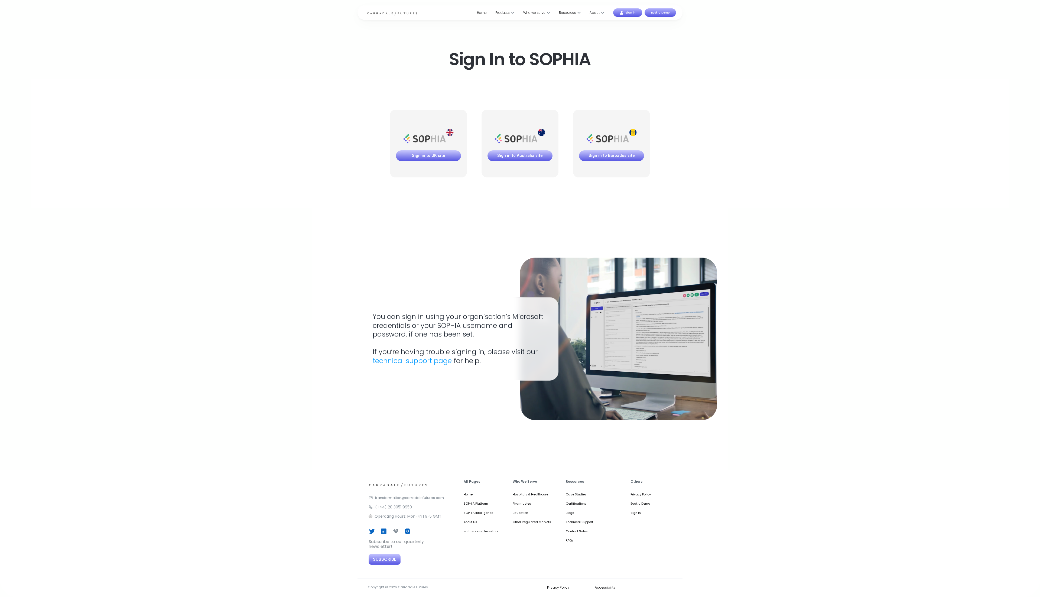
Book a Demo (640, 503)
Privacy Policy (640, 494)
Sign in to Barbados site (612, 155)
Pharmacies (522, 503)
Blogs (570, 513)
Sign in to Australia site (520, 155)
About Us (470, 522)
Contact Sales (577, 531)
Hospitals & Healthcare (530, 494)
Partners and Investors (481, 531)
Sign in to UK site (428, 155)
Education (520, 513)
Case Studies (576, 494)
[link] (621, 13)
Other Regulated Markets (532, 522)
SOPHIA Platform (476, 503)
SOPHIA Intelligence (478, 513)
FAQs (570, 540)
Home (468, 494)
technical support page (412, 360)
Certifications (576, 503)
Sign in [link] (630, 13)
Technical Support (579, 522)
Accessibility (605, 587)
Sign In (635, 513)
